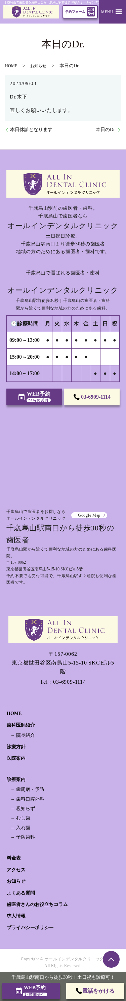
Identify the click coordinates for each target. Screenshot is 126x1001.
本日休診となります (31, 129)
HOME (11, 66)
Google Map (89, 515)
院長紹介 (25, 735)
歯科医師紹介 (21, 724)
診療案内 (16, 779)
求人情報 (16, 915)
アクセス (16, 869)
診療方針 (16, 746)
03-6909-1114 (69, 682)
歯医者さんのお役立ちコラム (37, 904)
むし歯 (23, 817)
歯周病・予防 (30, 789)
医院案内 (16, 758)
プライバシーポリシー (30, 927)
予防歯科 (25, 837)
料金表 (14, 857)
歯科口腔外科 (30, 799)
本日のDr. (106, 129)
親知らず (25, 808)
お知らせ (38, 66)
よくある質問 (21, 892)
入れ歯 (23, 827)
